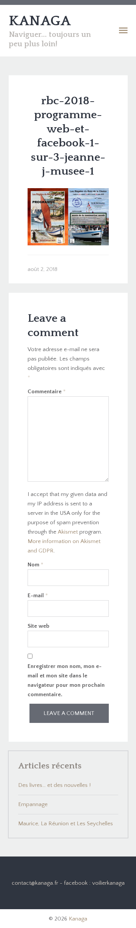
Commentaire (47, 391)
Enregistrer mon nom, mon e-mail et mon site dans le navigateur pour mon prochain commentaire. (66, 680)
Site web (38, 626)
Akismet (68, 532)
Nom (35, 564)
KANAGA (40, 21)
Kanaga (78, 919)
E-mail (38, 595)
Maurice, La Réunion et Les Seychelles (65, 823)
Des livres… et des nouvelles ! (54, 785)
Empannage (33, 804)
